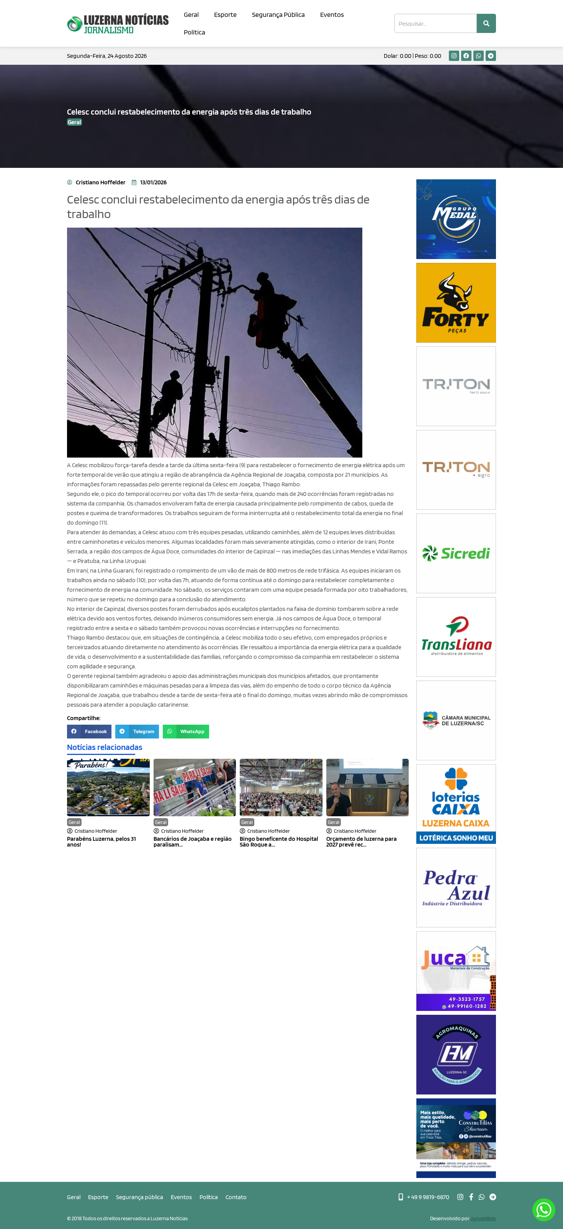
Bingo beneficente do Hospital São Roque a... (279, 841)
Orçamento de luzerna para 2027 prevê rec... (361, 841)
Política (194, 32)
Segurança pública (139, 1197)
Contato (236, 1197)
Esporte (225, 14)
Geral (191, 14)
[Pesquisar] (486, 23)
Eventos (332, 14)
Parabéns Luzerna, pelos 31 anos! (101, 841)
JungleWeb (483, 1218)
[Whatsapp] (478, 56)
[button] (89, 731)
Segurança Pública (278, 14)
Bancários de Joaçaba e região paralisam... (193, 841)
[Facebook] (466, 56)
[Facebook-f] (471, 1196)
